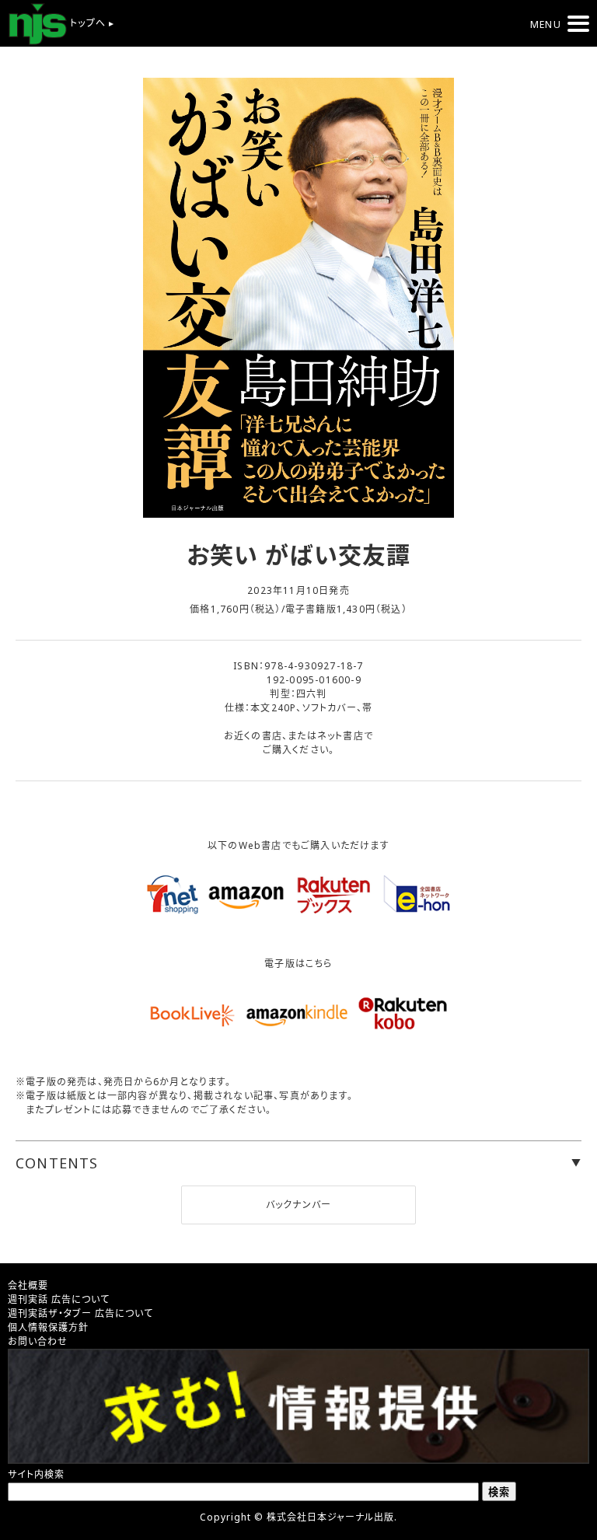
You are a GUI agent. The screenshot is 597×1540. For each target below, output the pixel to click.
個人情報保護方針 (48, 1327)
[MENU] (578, 24)
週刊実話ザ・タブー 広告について (80, 1313)
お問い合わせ (38, 1341)
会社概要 (28, 1285)
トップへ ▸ (90, 23)
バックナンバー (298, 1204)
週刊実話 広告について (59, 1299)
